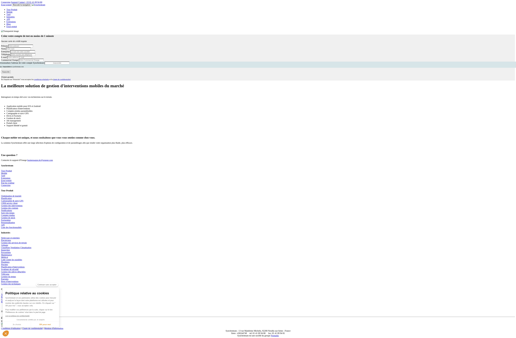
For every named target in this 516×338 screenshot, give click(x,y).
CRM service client (9, 203)
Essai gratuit (6, 180)
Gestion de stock (8, 218)
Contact (21, 2)
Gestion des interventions (11, 205)
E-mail (4, 57)
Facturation (6, 220)
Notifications (6, 210)
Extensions (11, 22)
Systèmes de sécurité (10, 269)
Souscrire (6, 72)
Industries (10, 17)
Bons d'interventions (9, 281)
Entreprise (5, 51)
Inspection (5, 250)
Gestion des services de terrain (14, 243)
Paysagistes (6, 252)
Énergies (4, 279)
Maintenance (6, 255)
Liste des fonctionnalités (11, 227)
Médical (4, 257)
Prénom (4, 46)
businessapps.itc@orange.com (40, 160)
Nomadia (275, 336)
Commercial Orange (9, 60)
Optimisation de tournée (11, 196)
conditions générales (41, 79)
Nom (3, 49)
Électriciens (6, 240)
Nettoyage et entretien (10, 238)
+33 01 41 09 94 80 (33, 2)
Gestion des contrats (9, 208)
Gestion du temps (8, 276)
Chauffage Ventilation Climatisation (16, 247)
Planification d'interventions (13, 267)
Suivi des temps (7, 213)
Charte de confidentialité (32, 328)
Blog (8, 24)
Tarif (8, 14)
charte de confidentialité (62, 79)
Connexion (5, 2)
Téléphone (5, 54)
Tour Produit (11, 9)
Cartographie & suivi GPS (12, 201)
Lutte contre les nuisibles (11, 260)
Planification (6, 198)
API (8, 19)
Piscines (4, 264)
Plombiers (5, 262)
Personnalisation (8, 222)
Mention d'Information (53, 328)
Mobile (9, 12)
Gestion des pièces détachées (13, 272)
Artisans (4, 245)
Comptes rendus (8, 215)
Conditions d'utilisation (11, 328)
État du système (7, 183)
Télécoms (5, 274)
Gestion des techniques (11, 284)
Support (14, 2)
